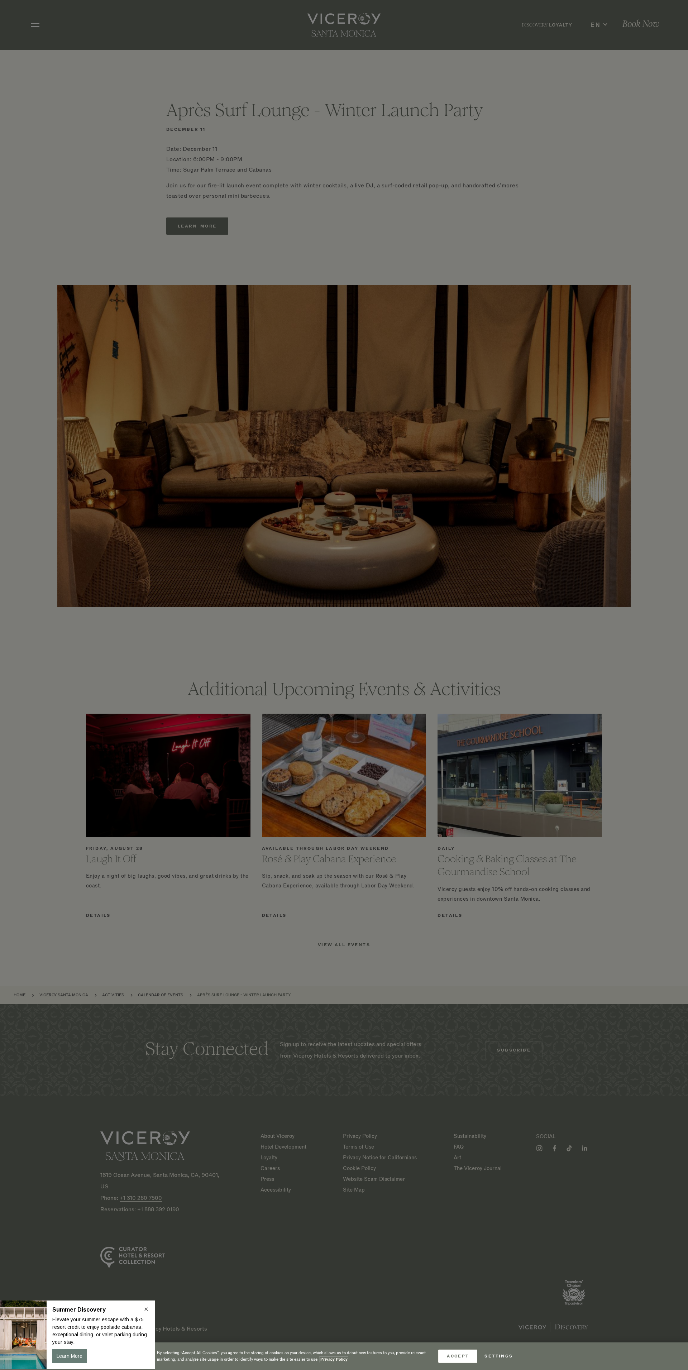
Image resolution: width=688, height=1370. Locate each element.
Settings (498, 1356)
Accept (458, 1356)
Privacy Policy (334, 1359)
